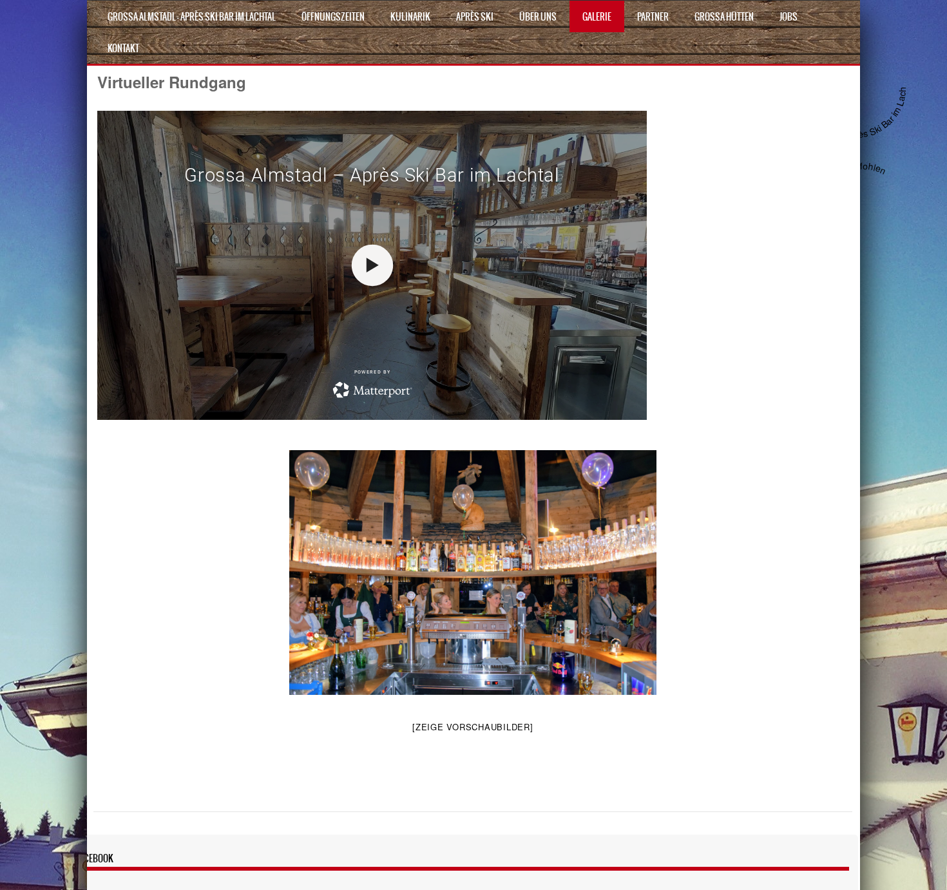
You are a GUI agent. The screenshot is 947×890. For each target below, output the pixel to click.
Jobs (789, 17)
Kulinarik (410, 17)
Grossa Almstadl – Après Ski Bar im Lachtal (192, 17)
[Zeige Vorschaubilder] (472, 727)
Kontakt (123, 48)
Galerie (596, 17)
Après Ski (474, 17)
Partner (653, 17)
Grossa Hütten (724, 17)
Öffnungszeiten (333, 17)
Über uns (538, 17)
